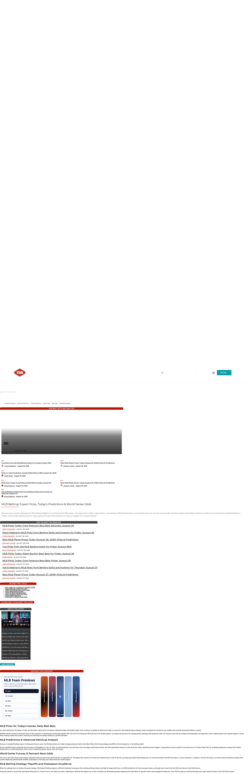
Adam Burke (8, 476)
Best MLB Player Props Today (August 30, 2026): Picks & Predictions (88, 463)
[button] (162, 372)
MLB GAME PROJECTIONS (14, 591)
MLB (2, 460)
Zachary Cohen (68, 466)
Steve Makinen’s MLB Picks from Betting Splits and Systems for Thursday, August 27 (50, 567)
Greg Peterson (9, 486)
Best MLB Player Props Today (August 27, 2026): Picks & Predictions (40, 574)
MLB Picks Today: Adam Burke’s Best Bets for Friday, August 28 (38, 553)
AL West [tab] (8, 701)
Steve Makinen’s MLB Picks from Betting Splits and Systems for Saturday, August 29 (26, 492)
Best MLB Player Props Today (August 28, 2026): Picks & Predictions (40, 539)
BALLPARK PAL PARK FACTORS (16, 589)
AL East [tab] (8, 691)
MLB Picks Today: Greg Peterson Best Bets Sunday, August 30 (26, 483)
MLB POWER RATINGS (13, 596)
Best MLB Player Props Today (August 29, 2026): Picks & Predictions (88, 483)
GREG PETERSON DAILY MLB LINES (17, 590)
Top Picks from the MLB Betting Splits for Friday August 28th (37, 546)
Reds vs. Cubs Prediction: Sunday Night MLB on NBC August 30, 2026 (28, 473)
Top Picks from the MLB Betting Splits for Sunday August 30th (26, 463)
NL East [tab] (8, 706)
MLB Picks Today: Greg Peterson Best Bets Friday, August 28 (36, 560)
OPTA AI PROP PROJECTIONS (15, 593)
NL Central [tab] (9, 711)
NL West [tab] (8, 716)
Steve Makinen (9, 496)
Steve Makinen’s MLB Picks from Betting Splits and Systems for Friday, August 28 (48, 532)
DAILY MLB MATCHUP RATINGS (16, 594)
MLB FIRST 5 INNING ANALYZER (16, 597)
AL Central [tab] (9, 696)
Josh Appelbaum (10, 466)
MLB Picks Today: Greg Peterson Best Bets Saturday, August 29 (38, 525)
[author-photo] (2, 466)
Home (1, 392)
